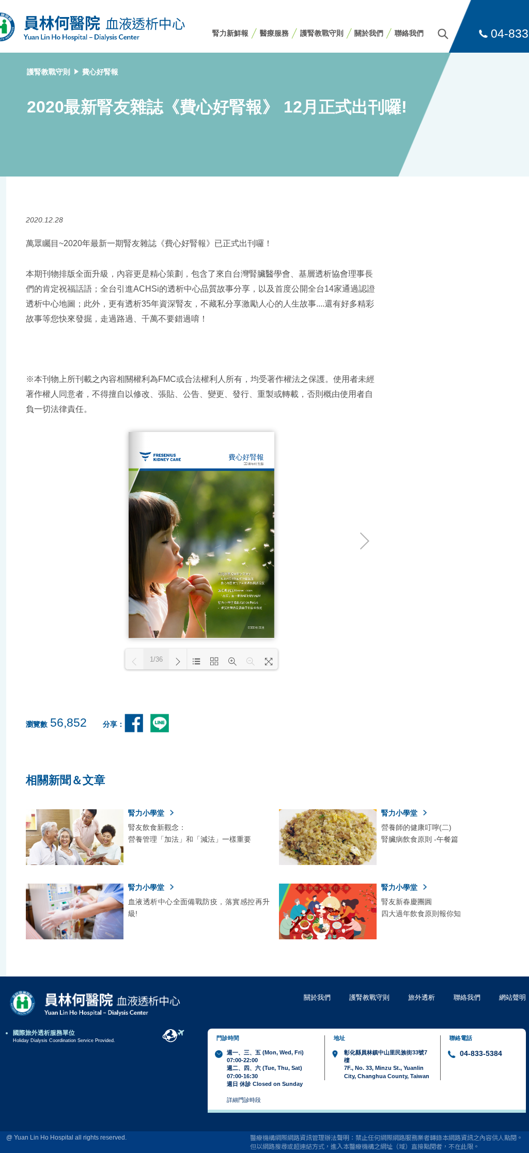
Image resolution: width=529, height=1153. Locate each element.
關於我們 (368, 33)
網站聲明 (512, 997)
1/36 (156, 659)
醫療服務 (274, 33)
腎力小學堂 (147, 812)
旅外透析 (421, 997)
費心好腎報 (100, 72)
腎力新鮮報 (230, 33)
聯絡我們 (409, 33)
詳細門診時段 (244, 1100)
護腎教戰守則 (322, 33)
